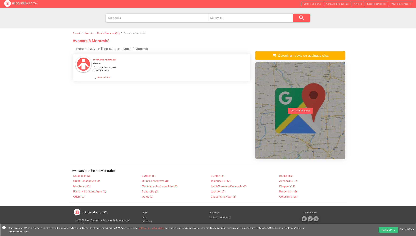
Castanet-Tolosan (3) (223, 196)
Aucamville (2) (288, 181)
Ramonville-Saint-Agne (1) (89, 191)
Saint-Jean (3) (82, 175)
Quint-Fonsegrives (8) (86, 181)
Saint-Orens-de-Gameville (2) (229, 186)
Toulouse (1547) (221, 181)
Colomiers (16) (288, 196)
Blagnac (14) (287, 186)
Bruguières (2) (288, 191)
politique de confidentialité (151, 228)
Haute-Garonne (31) (108, 33)
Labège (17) (218, 191)
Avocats (88, 33)
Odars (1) (79, 196)
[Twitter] (310, 218)
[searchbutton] (301, 18)
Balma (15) (286, 175)
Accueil (77, 33)
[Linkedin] (316, 218)
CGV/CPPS (147, 222)
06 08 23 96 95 (104, 77)
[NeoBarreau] (21, 6)
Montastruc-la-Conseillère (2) (160, 186)
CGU (144, 218)
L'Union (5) (149, 175)
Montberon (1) (82, 186)
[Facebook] (304, 218)
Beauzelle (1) (150, 191)
